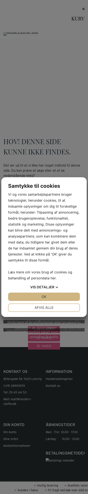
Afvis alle (44, 307)
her (53, 278)
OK (44, 297)
